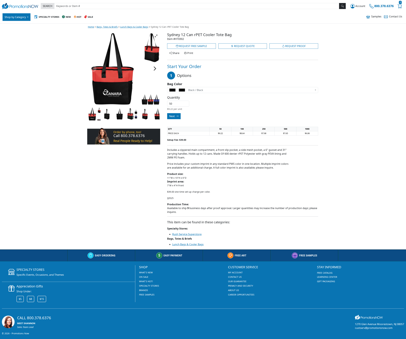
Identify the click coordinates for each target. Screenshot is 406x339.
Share (175, 53)
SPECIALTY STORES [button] (49, 16)
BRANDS (143, 290)
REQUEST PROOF (295, 46)
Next (172, 116)
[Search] (342, 6)
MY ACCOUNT (235, 272)
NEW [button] (68, 16)
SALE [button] (90, 16)
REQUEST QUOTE (244, 46)
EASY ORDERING (105, 255)
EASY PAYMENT (173, 255)
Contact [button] (395, 16)
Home (91, 26)
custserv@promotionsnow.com (374, 328)
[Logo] (20, 6)
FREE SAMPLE (192, 46)
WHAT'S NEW (146, 272)
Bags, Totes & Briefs (107, 26)
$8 (30, 299)
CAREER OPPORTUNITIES (241, 294)
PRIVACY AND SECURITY (240, 285)
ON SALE (143, 276)
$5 (20, 299)
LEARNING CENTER (327, 276)
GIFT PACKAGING (326, 281)
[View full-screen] (156, 36)
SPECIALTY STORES (149, 285)
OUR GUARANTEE (237, 281)
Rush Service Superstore (187, 234)
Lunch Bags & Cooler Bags (134, 26)
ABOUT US (233, 290)
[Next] (154, 68)
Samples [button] (376, 16)
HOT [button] (79, 16)
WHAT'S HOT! (146, 281)
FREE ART (240, 255)
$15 (42, 299)
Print (190, 53)
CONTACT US (235, 276)
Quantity (173, 97)
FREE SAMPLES (308, 255)
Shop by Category (15, 17)
